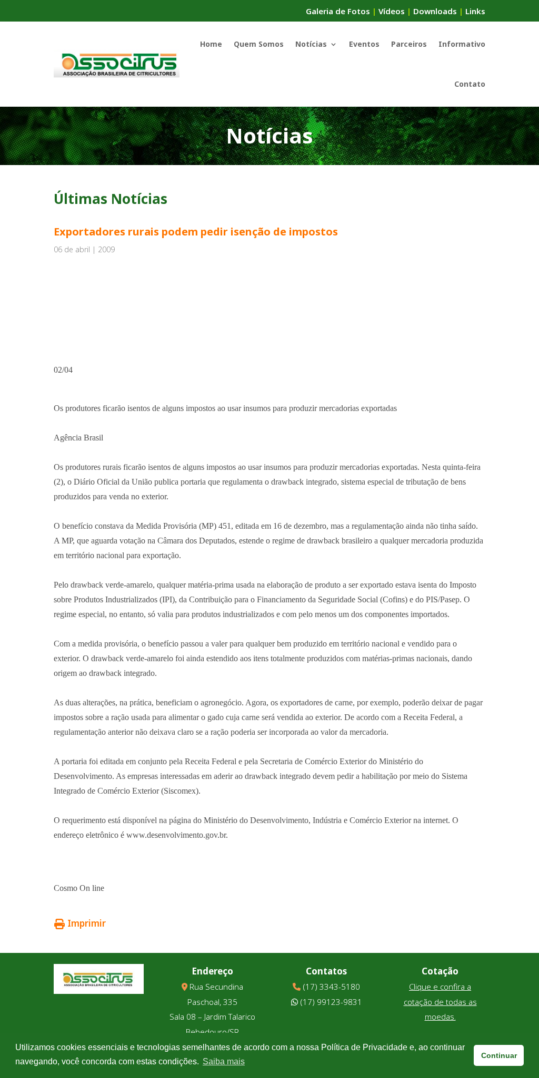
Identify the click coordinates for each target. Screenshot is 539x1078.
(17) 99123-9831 (331, 1002)
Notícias (311, 44)
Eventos (364, 44)
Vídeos (391, 11)
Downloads (435, 11)
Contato (469, 84)
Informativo (461, 44)
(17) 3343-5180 (331, 986)
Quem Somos (259, 44)
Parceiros (409, 44)
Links (475, 11)
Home (211, 44)
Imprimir (86, 923)
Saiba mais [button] (224, 1061)
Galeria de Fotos (338, 11)
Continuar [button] (499, 1055)
